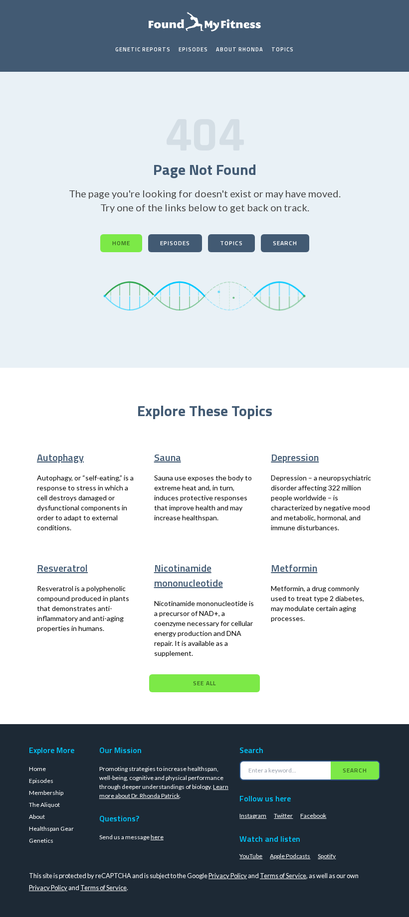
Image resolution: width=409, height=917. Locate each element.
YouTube (250, 856)
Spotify (327, 856)
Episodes (193, 49)
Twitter (283, 815)
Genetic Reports (143, 49)
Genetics (41, 840)
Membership (46, 792)
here (157, 837)
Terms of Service (283, 876)
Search (285, 243)
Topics (282, 49)
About (37, 816)
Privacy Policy (227, 876)
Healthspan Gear (51, 828)
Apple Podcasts (290, 856)
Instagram (252, 815)
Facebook (313, 815)
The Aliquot (44, 804)
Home (121, 243)
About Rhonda (239, 49)
